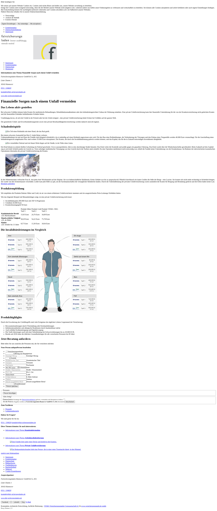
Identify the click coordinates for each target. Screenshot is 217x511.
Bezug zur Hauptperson (23, 354)
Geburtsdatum (24, 367)
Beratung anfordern (8, 184)
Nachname (30, 365)
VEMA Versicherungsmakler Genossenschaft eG (61, 506)
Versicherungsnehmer (15, 352)
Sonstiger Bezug (32, 356)
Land (28, 374)
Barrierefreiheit (10, 467)
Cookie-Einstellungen (13, 471)
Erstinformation (11, 28)
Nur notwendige (23, 24)
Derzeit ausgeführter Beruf (35, 382)
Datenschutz (9, 67)
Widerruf (8, 469)
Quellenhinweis (11, 465)
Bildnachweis (10, 463)
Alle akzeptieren (35, 24)
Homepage (9, 69)
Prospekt (8, 409)
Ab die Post (7, 402)
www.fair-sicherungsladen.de (11, 498)
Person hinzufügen (10, 393)
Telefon (29, 379)
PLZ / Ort (29, 372)
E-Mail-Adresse (32, 377)
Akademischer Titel (33, 360)
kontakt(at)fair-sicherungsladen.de (24, 423)
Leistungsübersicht (12, 411)
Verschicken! (70, 402)
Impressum (9, 32)
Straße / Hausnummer (34, 370)
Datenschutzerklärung (13, 30)
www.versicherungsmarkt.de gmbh (93, 506)
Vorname (29, 363)
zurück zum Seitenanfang (10, 453)
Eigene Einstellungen (9, 24)
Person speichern (12, 386)
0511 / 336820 (6, 423)
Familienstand (20, 384)
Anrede (13, 358)
